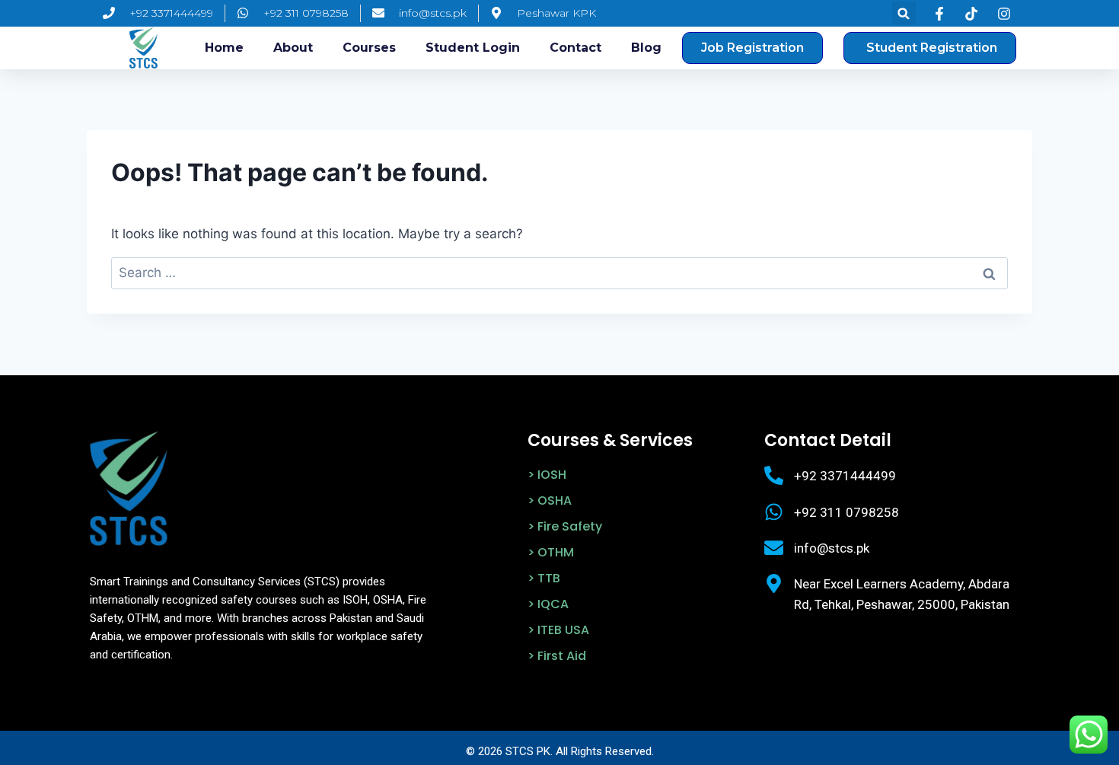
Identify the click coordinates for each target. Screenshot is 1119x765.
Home (224, 47)
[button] (904, 13)
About (293, 47)
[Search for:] (559, 272)
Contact (575, 47)
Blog (646, 47)
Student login (473, 47)
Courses (369, 47)
